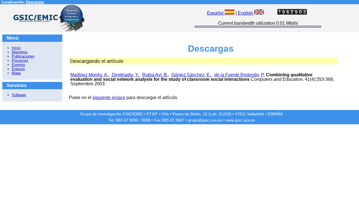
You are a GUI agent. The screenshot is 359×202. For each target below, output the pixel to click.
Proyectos (20, 60)
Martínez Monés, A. (89, 74)
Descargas (35, 2)
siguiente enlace (109, 97)
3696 (133, 120)
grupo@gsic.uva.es (205, 120)
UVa (165, 114)
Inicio (16, 48)
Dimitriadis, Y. (125, 74)
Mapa (16, 73)
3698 (145, 120)
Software (19, 95)
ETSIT (152, 114)
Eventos (18, 65)
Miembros (20, 52)
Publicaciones (23, 56)
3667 (179, 120)
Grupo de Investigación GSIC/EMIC (111, 114)
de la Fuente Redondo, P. (239, 74)
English (246, 13)
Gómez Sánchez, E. (191, 74)
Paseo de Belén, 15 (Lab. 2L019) (201, 114)
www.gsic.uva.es (240, 120)
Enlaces (18, 69)
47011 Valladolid (249, 114)
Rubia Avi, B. (155, 74)
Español (216, 13)
